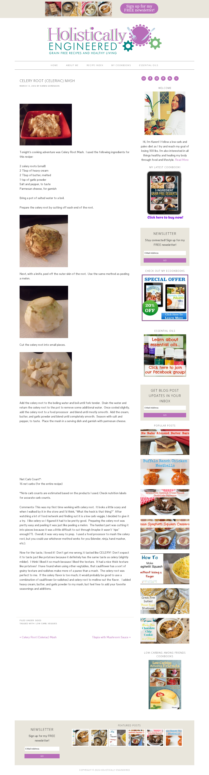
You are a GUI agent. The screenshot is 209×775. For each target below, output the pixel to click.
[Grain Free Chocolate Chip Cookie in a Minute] (164, 631)
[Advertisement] (75, 96)
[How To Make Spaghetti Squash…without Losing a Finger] (164, 568)
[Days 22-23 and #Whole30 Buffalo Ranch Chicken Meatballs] (164, 472)
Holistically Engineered (104, 38)
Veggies (52, 623)
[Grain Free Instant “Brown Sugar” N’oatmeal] (164, 601)
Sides (38, 620)
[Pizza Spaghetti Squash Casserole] (164, 534)
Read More (182, 160)
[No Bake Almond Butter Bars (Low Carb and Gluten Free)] (164, 442)
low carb (41, 623)
